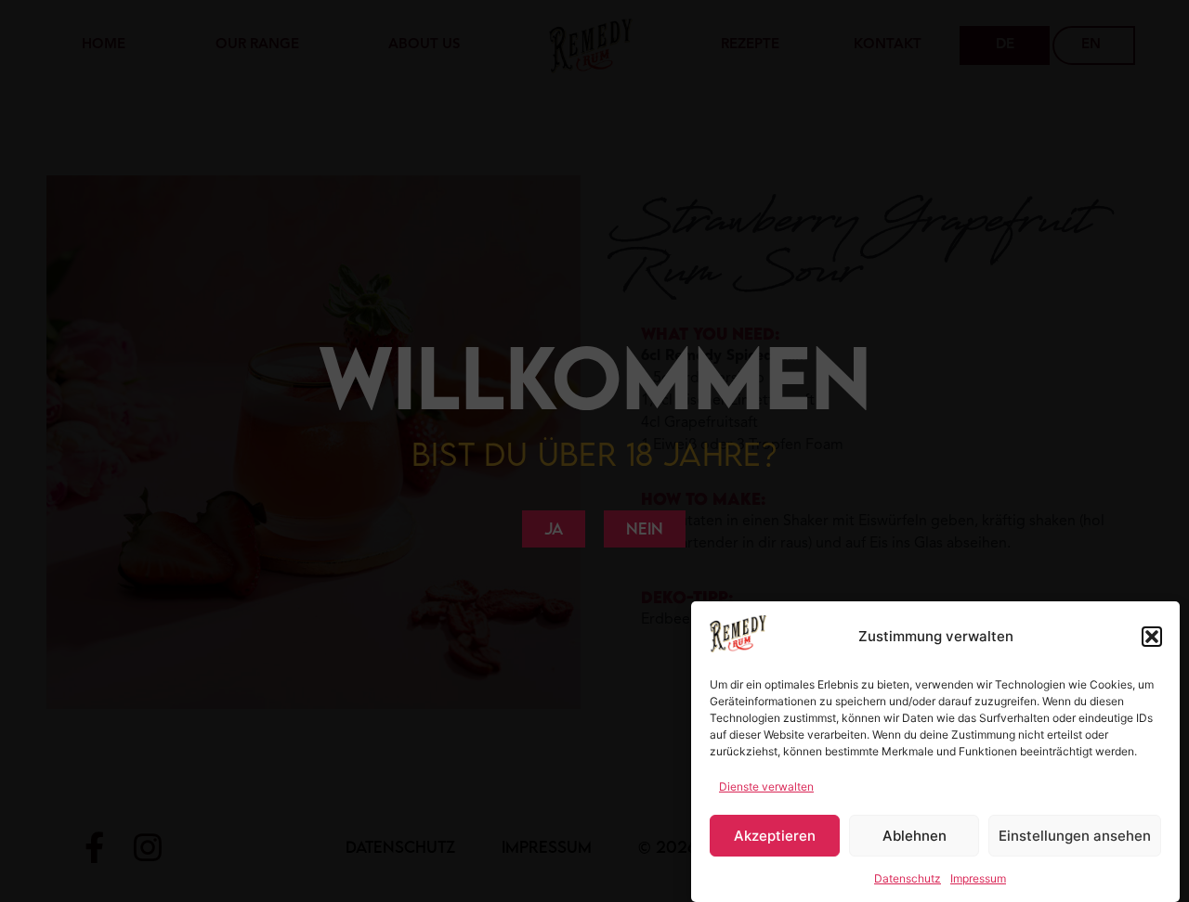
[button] (1152, 636)
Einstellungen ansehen (1075, 835)
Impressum (978, 878)
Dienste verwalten (766, 786)
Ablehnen (914, 835)
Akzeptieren (775, 835)
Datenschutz (907, 878)
